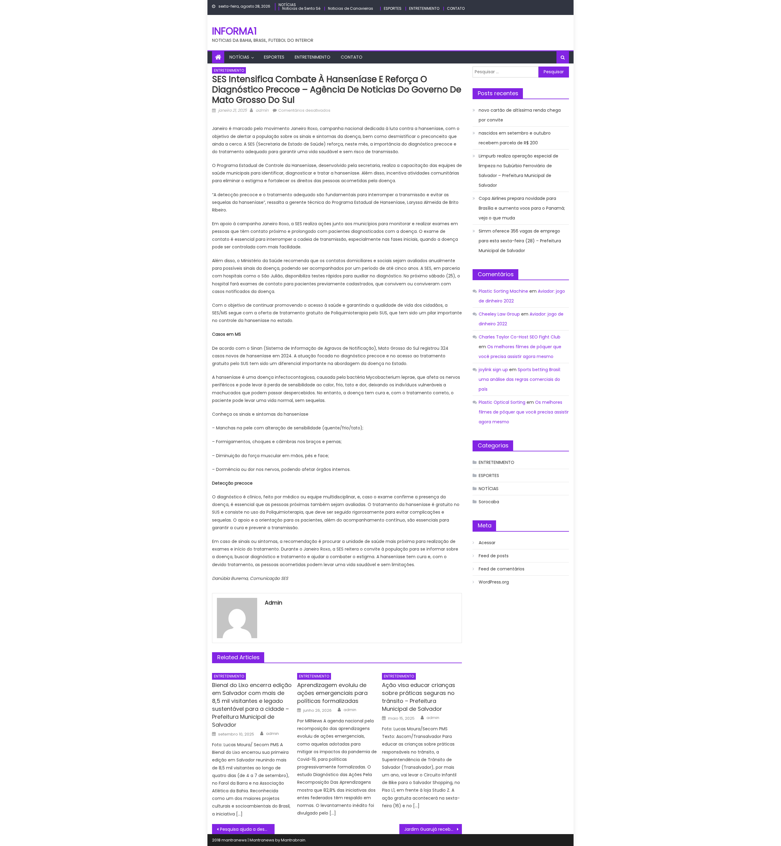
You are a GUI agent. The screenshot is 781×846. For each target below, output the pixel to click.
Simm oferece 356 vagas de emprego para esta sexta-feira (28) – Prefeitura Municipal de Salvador (520, 241)
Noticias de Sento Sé (301, 8)
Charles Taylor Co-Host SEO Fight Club (519, 337)
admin (262, 110)
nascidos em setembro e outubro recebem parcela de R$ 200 (515, 138)
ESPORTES (392, 8)
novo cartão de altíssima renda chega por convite (520, 115)
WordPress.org (494, 582)
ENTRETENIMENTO (424, 8)
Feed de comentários (501, 569)
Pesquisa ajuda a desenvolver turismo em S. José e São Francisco (247, 829)
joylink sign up (493, 370)
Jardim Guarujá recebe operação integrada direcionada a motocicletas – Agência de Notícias (433, 829)
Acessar (487, 543)
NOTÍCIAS (287, 4)
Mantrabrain (293, 840)
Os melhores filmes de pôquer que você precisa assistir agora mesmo (524, 412)
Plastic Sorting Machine (503, 291)
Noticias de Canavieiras (350, 8)
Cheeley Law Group (499, 314)
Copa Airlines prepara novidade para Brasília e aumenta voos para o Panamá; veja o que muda (522, 208)
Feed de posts (494, 556)
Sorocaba (489, 502)
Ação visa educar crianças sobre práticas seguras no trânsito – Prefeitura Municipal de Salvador (418, 697)
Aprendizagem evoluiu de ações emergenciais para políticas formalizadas (332, 693)
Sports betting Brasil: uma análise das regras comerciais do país (520, 379)
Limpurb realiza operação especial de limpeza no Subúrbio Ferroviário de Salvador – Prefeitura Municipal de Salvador (518, 170)
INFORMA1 (234, 31)
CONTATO (456, 8)
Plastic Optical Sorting (502, 402)
